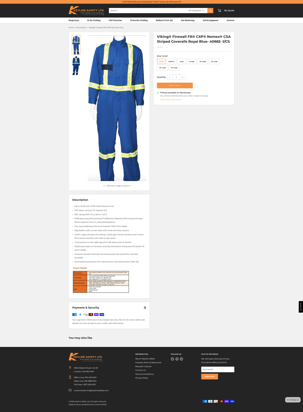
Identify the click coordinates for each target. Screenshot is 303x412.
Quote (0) (301, 307)
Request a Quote (143, 366)
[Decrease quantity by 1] (169, 77)
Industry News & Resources (148, 362)
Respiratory (74, 20)
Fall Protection (115, 20)
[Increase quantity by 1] (182, 77)
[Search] (210, 10)
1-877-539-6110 (89, 384)
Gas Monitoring (187, 20)
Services (230, 20)
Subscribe (209, 376)
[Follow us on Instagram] (177, 359)
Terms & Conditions (144, 374)
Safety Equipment (210, 20)
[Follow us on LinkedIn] (181, 359)
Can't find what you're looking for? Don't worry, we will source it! (151, 2)
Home (71, 27)
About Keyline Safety (145, 359)
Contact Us (140, 370)
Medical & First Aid (164, 20)
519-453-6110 (90, 377)
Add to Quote (174, 86)
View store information (171, 100)
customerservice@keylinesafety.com (91, 390)
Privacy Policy (141, 378)
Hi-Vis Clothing (93, 20)
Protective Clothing (138, 20)
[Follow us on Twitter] (172, 359)
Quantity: (161, 77)
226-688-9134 (90, 381)
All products (81, 27)
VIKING (160, 47)
